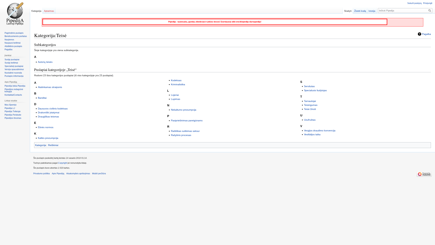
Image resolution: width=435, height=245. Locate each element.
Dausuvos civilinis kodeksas (53, 108)
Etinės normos (45, 127)
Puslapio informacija (14, 76)
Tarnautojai (310, 101)
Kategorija (40, 145)
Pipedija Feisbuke (13, 115)
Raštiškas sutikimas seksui (185, 131)
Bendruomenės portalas (16, 36)
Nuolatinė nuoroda (13, 73)
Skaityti (348, 11)
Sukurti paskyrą (414, 3)
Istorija (372, 11)
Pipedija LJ (10, 108)
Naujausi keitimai (13, 43)
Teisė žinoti (310, 109)
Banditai (42, 97)
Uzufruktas (310, 119)
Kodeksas (176, 80)
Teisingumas (310, 105)
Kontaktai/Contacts (13, 95)
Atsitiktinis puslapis (13, 46)
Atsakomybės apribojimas (78, 173)
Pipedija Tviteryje (13, 111)
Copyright (62, 163)
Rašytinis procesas (181, 135)
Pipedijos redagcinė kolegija (14, 90)
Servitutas (309, 86)
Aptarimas (49, 11)
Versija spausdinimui (14, 69)
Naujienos (9, 39)
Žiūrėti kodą (360, 11)
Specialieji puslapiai (14, 66)
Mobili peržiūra (99, 173)
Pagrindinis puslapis (14, 33)
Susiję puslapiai (12, 59)
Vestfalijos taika (312, 134)
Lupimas (175, 99)
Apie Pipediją (58, 173)
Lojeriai (175, 95)
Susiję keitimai (11, 63)
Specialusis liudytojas (315, 90)
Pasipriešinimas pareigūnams (187, 120)
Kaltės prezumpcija (48, 138)
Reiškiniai (53, 145)
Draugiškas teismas (48, 116)
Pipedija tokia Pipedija (15, 86)
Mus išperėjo (10, 105)
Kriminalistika (178, 84)
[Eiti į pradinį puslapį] (15, 13)
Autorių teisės (45, 62)
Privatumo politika (41, 173)
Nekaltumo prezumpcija (183, 109)
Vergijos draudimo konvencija (319, 130)
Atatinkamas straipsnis (50, 87)
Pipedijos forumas (13, 118)
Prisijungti (427, 3)
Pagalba (426, 34)
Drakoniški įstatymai (48, 112)
